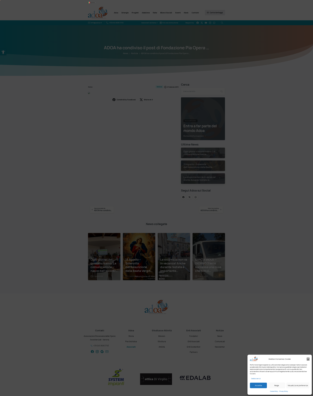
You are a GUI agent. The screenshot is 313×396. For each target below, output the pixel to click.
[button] (308, 359)
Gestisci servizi (256, 379)
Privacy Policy (283, 391)
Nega (276, 385)
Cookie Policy (274, 391)
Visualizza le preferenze (298, 385)
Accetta (258, 385)
